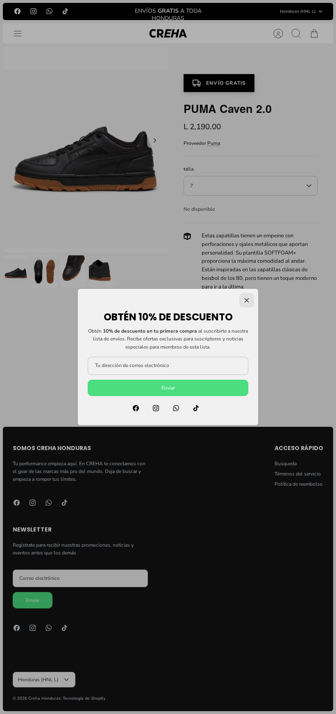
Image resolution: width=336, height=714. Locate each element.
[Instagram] (156, 408)
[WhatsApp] (176, 408)
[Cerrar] (246, 300)
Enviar (168, 388)
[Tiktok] (196, 408)
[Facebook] (136, 408)
